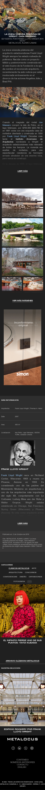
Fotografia (19, 581)
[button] (4, 623)
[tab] (18, 568)
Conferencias (10, 577)
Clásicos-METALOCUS (19, 568)
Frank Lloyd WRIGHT (14, 469)
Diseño (23, 577)
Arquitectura (15, 572)
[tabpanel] (22, 623)
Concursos (30, 572)
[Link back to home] (22, 741)
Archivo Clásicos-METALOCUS (22, 661)
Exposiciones (35, 577)
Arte (34, 568)
